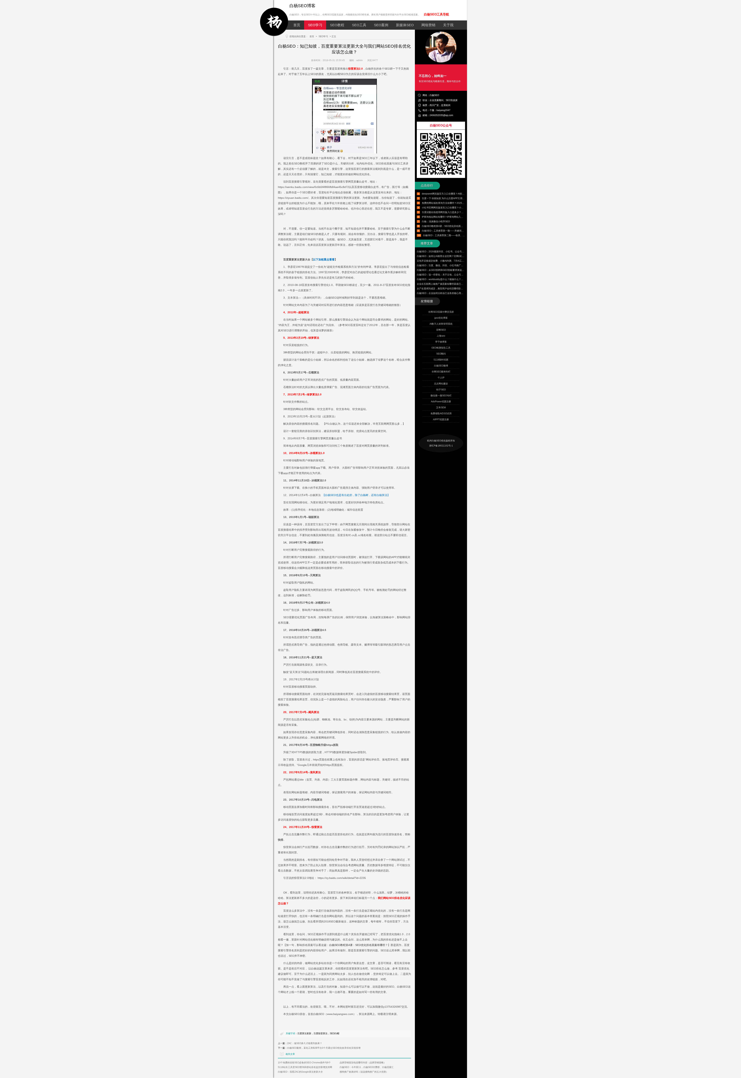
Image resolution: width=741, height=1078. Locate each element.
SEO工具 (359, 25)
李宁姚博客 (441, 341)
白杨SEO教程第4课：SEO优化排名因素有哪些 (357, 945)
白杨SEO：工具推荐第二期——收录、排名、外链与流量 (452, 235)
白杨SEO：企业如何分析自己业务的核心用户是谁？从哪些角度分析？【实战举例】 (460, 293)
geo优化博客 (441, 318)
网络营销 (428, 25)
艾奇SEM (441, 407)
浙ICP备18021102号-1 (441, 445)
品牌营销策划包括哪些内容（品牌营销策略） (363, 1062)
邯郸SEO (441, 329)
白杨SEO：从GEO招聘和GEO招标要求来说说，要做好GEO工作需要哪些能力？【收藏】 (462, 270)
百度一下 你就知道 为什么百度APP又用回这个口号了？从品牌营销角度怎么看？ (463, 198)
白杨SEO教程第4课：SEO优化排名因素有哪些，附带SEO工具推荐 (456, 226)
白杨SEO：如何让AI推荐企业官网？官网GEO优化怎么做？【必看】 (452, 256)
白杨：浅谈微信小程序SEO (436, 221)
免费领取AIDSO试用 (441, 413)
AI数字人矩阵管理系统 (441, 324)
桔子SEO (441, 389)
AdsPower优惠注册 (441, 401)
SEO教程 (337, 25)
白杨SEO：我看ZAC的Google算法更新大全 (300, 1071)
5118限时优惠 (441, 359)
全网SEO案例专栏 (441, 371)
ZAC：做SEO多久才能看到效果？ (304, 1043)
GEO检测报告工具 (440, 347)
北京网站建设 (441, 383)
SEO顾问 (441, 353)
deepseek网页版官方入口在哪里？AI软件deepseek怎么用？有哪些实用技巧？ (462, 193)
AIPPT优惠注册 (441, 419)
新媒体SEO (405, 25)
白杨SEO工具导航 (436, 14)
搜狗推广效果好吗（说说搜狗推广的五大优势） (364, 1071)
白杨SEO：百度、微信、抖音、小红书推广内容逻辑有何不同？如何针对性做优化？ (460, 265)
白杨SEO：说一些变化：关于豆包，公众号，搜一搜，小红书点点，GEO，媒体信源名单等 (463, 274)
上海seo (441, 335)
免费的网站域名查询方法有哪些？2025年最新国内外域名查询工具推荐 (458, 203)
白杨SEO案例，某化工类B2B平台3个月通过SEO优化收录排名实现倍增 (323, 1048)
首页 (296, 25)
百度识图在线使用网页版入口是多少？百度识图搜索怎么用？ (453, 212)
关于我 (448, 25)
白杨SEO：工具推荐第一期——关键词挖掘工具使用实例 (451, 230)
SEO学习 (315, 25)
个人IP (441, 377)
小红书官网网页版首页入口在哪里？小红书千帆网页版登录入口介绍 (456, 207)
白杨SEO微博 (441, 365)
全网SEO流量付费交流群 (441, 312)
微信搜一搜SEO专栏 (441, 395)
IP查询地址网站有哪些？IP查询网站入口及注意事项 (448, 217)
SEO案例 (381, 25)
